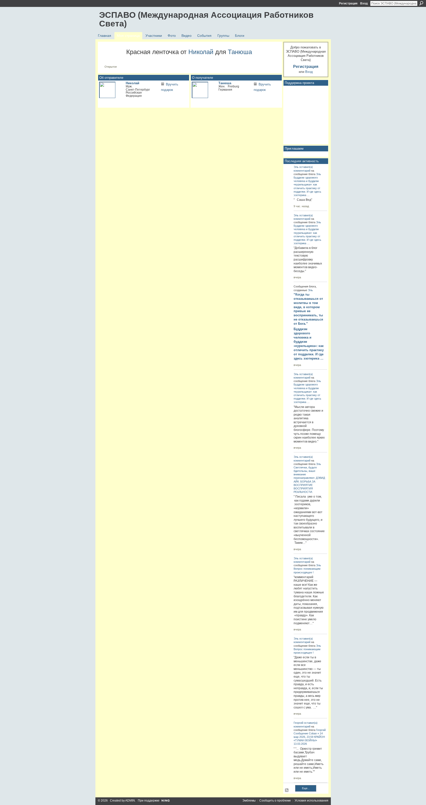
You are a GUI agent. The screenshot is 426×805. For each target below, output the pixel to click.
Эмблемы (249, 800)
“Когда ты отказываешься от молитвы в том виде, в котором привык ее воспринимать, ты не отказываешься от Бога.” (308, 309)
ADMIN (130, 800)
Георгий (298, 722)
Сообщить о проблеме (275, 800)
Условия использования (311, 800)
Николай (200, 52)
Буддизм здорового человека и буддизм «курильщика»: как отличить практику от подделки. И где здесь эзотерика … (309, 343)
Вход (364, 3)
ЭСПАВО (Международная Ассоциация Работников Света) (206, 19)
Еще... (306, 788)
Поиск (421, 3)
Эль (296, 166)
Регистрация (348, 3)
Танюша (240, 52)
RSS (287, 790)
